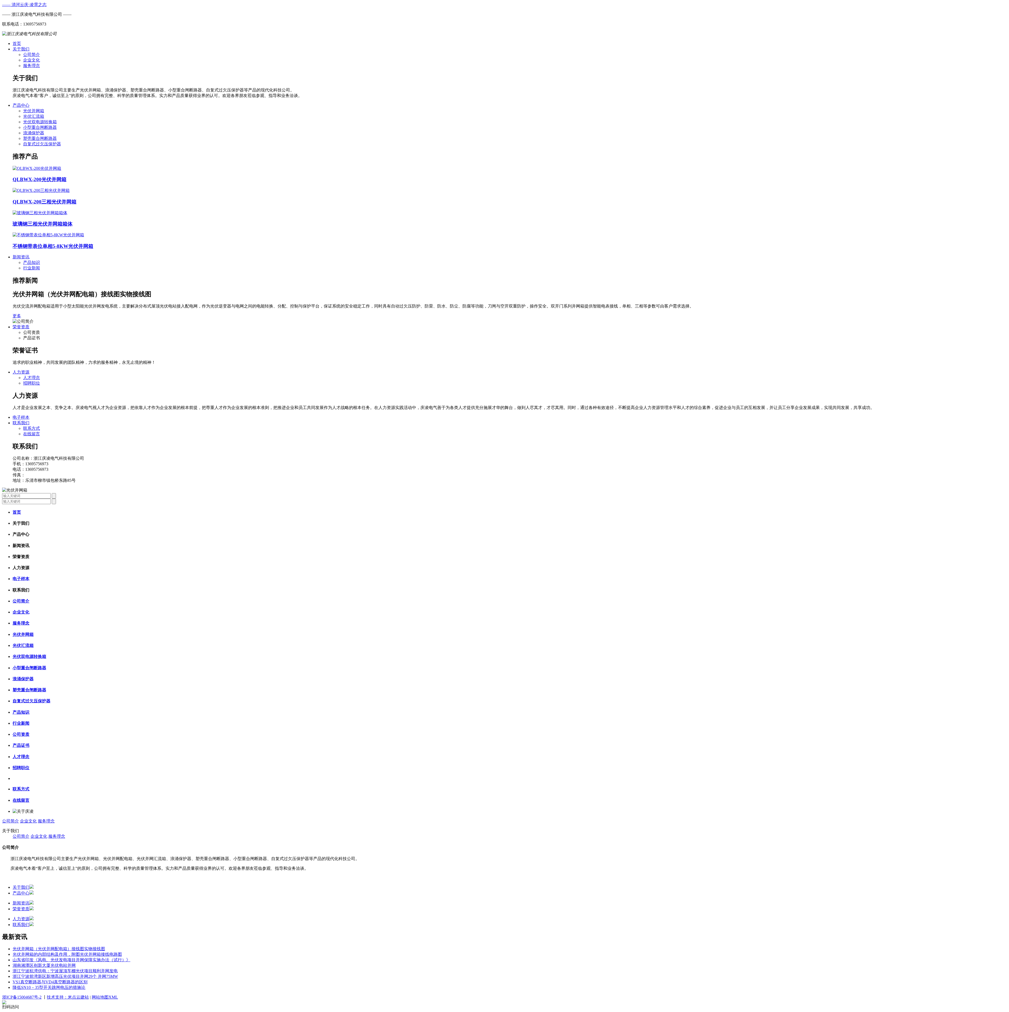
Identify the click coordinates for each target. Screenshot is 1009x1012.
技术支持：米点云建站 (68, 997)
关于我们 (21, 49)
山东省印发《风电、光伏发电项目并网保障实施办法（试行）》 (71, 960)
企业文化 (31, 60)
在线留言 (31, 434)
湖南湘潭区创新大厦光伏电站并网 (44, 965)
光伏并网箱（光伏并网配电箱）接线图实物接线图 (59, 949)
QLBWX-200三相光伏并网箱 (44, 202)
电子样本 (21, 417)
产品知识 (31, 262)
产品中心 (21, 105)
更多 (17, 316)
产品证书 (21, 745)
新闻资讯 (21, 257)
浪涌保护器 (33, 133)
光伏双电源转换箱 (40, 122)
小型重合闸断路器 (40, 127)
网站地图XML (105, 997)
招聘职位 (31, 383)
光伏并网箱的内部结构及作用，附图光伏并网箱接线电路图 (67, 954)
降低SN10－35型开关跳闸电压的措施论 (49, 987)
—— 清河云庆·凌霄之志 (24, 4)
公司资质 (21, 734)
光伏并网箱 (33, 111)
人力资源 (21, 372)
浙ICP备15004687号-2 (22, 997)
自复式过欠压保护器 (42, 144)
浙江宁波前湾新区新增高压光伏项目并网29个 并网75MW (65, 976)
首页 (17, 43)
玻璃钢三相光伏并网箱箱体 (43, 224)
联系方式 (31, 428)
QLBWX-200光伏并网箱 (39, 179)
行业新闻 (31, 268)
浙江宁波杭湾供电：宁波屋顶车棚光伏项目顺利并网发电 (65, 971)
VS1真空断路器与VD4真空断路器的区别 (50, 982)
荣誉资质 (21, 327)
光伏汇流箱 (33, 116)
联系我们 (21, 423)
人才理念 (31, 377)
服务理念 (31, 65)
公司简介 (31, 54)
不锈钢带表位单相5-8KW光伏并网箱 (53, 246)
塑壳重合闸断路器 (40, 138)
